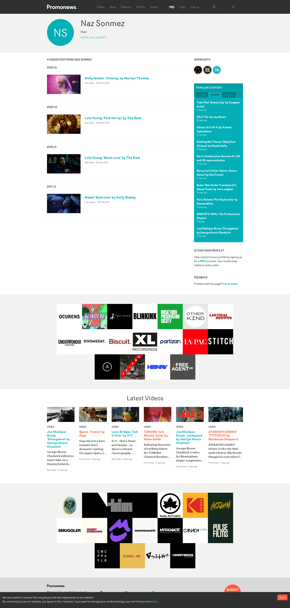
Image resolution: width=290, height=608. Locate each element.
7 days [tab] (202, 94)
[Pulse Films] (207, 68)
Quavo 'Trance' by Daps (92, 433)
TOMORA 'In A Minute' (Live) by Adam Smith (156, 435)
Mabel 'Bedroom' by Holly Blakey (110, 197)
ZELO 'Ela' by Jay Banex (211, 117)
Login (182, 7)
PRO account (208, 261)
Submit (154, 7)
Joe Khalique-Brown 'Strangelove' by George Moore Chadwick (218, 230)
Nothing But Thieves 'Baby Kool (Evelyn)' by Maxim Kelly (216, 144)
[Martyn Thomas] (198, 68)
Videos (101, 7)
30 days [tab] (215, 94)
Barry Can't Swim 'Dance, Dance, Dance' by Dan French (217, 173)
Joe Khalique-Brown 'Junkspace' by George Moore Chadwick (189, 437)
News (112, 7)
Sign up (194, 7)
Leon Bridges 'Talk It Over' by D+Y (125, 433)
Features (126, 7)
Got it (282, 597)
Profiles (140, 7)
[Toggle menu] (233, 7)
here (155, 601)
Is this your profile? (93, 37)
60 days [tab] (229, 94)
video (50, 426)
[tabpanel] (218, 170)
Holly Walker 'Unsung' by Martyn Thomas (117, 78)
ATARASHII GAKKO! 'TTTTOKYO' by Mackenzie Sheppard (223, 435)
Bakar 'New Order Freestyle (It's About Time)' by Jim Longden (217, 187)
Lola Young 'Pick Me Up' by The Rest (113, 118)
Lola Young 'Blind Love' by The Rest (112, 157)
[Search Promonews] (214, 7)
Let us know (230, 284)
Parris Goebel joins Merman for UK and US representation (218, 158)
